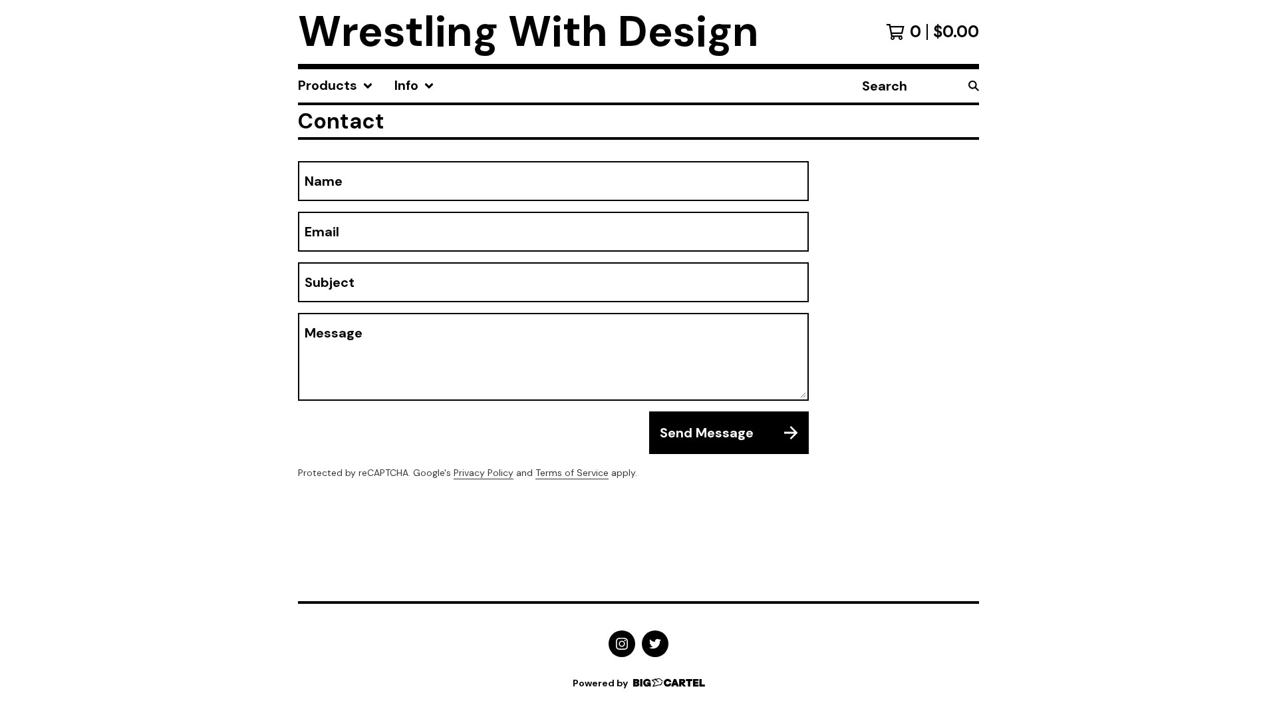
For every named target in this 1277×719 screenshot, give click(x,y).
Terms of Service (572, 473)
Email (322, 232)
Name (324, 181)
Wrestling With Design (528, 32)
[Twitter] (655, 643)
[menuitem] (335, 86)
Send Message (707, 432)
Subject (330, 282)
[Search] (973, 86)
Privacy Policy (483, 473)
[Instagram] (622, 643)
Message (333, 333)
